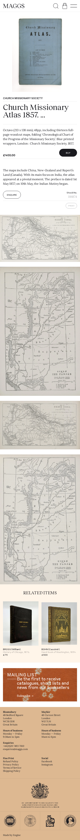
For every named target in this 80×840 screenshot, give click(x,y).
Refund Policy (10, 761)
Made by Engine (12, 835)
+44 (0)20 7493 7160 (13, 746)
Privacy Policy (11, 764)
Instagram (47, 764)
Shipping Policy (11, 770)
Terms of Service (12, 767)
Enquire (12, 194)
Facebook (46, 761)
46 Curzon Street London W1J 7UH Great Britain (50, 720)
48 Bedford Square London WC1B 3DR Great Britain (13, 720)
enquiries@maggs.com (15, 749)
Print (71, 206)
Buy (68, 152)
